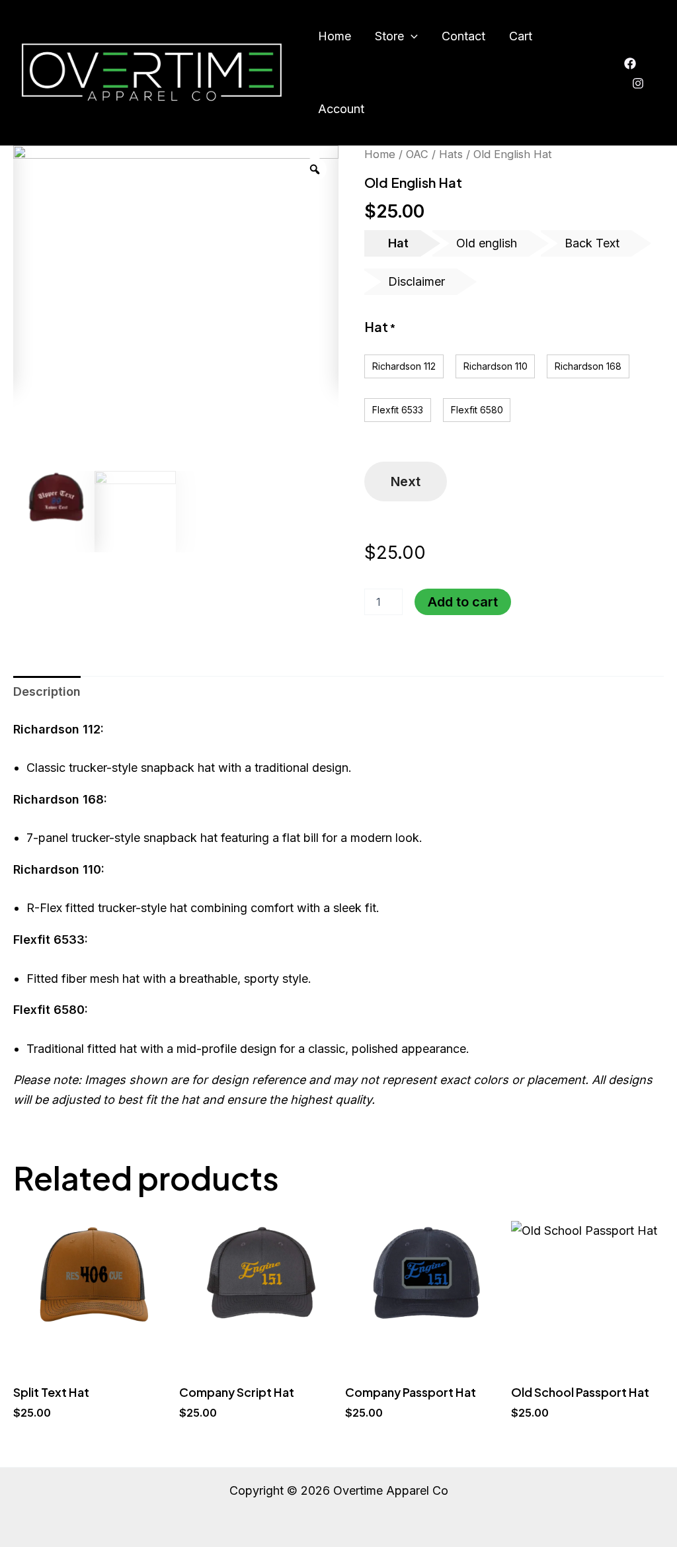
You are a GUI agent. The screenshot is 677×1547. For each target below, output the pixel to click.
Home (334, 36)
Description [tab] (47, 691)
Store (389, 36)
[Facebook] (630, 63)
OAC (417, 154)
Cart (520, 36)
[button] (411, 36)
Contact (463, 36)
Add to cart (463, 602)
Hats (451, 154)
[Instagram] (638, 83)
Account (341, 109)
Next (405, 481)
